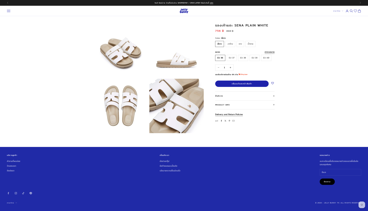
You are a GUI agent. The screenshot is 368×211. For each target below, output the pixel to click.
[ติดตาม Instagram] (15, 193)
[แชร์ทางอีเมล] (233, 121)
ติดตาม (327, 181)
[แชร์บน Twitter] (225, 121)
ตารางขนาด (270, 51)
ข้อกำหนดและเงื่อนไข (168, 165)
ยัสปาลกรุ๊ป (164, 161)
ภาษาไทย (336, 11)
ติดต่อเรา (10, 170)
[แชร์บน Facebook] (221, 121)
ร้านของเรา (11, 165)
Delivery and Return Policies (229, 114)
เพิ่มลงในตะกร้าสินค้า (242, 83)
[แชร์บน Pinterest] (229, 121)
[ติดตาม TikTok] (23, 193)
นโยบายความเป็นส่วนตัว (170, 170)
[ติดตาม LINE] (30, 193)
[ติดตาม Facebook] (8, 193)
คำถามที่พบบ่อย (13, 161)
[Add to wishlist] (272, 83)
